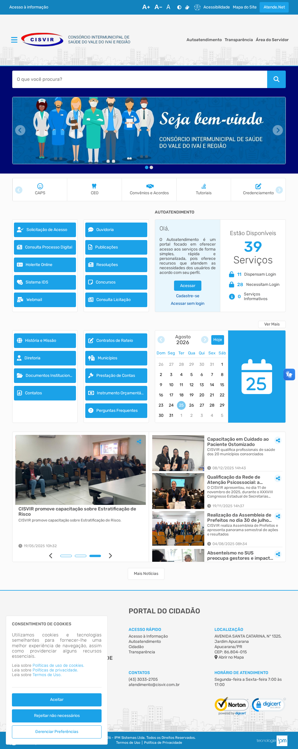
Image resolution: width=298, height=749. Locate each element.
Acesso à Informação (148, 636)
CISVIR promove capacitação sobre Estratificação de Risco (77, 511)
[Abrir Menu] (13, 40)
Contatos (139, 672)
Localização (228, 629)
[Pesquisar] (276, 79)
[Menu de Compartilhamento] (138, 441)
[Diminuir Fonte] (158, 7)
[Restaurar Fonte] (169, 7)
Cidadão (136, 646)
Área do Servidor (272, 40)
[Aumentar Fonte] (146, 7)
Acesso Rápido (145, 629)
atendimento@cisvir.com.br (154, 684)
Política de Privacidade (163, 743)
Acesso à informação (28, 7)
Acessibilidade (216, 7)
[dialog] (57, 680)
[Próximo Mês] (204, 340)
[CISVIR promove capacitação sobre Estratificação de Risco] (80, 470)
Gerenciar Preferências (56, 731)
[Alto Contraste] (179, 7)
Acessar (187, 285)
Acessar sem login (187, 303)
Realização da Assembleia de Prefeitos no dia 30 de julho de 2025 (239, 517)
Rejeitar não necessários (57, 715)
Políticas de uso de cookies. (58, 665)
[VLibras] (187, 7)
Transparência (239, 40)
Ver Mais (272, 324)
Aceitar (56, 699)
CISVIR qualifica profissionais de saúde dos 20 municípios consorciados (241, 452)
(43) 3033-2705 (143, 679)
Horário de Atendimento (241, 672)
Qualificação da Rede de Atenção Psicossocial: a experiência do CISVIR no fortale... (235, 479)
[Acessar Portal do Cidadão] (76, 40)
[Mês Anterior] (161, 340)
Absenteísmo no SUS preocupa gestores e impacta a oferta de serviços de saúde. (240, 555)
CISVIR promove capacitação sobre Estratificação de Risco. (69, 520)
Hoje (217, 339)
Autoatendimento (204, 40)
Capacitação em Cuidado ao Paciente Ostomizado (238, 441)
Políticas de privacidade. (55, 670)
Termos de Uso (128, 743)
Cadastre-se (187, 296)
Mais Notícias (146, 573)
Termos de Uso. (47, 674)
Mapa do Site (245, 7)
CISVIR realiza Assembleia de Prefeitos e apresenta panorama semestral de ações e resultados (242, 530)
